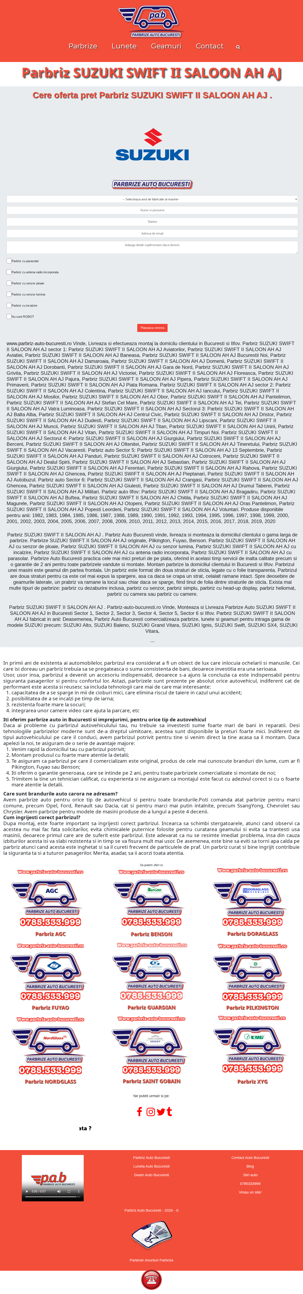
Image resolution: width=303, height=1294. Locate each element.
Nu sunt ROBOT (23, 316)
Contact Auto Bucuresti (250, 1158)
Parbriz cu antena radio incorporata (35, 272)
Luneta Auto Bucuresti (151, 1166)
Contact (210, 46)
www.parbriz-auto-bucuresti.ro (39, 343)
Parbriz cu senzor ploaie (28, 283)
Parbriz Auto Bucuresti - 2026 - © (151, 1210)
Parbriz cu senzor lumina (28, 294)
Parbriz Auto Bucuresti (151, 1158)
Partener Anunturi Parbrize (151, 1260)
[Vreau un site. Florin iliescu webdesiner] (151, 1128)
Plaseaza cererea (152, 327)
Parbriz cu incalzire (24, 305)
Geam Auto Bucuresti (151, 1175)
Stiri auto (250, 1175)
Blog (250, 1166)
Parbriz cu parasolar (25, 261)
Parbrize (82, 46)
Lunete (124, 46)
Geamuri (166, 46)
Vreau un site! (250, 1192)
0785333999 (250, 1184)
